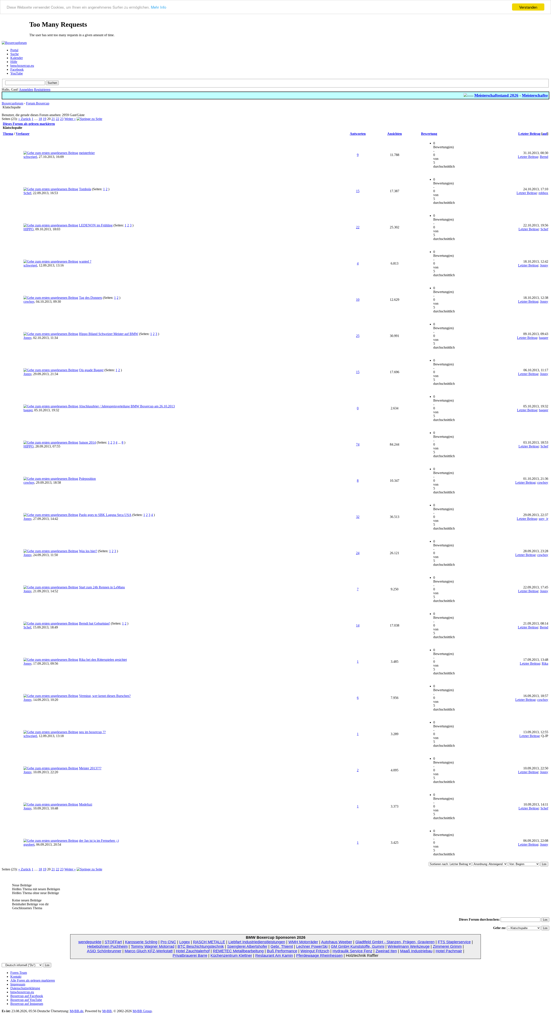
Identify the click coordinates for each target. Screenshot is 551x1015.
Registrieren (42, 89)
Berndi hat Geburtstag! (94, 623)
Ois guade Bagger (91, 370)
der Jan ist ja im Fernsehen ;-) (99, 840)
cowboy (28, 301)
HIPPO (28, 229)
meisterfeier (87, 153)
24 (357, 553)
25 (357, 336)
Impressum (17, 984)
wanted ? (85, 261)
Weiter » (70, 119)
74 (357, 444)
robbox (543, 193)
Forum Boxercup (37, 103)
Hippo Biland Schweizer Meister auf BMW (108, 334)
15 (357, 191)
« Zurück (24, 119)
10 (357, 299)
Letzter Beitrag (529, 134)
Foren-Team (18, 972)
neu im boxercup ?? (92, 732)
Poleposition (87, 478)
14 (357, 625)
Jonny (544, 265)
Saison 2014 (87, 442)
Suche (14, 54)
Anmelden (26, 89)
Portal (14, 50)
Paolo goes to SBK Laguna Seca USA (105, 515)
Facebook (17, 69)
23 (61, 119)
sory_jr (543, 519)
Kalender (16, 58)
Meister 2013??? (90, 768)
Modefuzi (85, 804)
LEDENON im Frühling (96, 225)
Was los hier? (88, 551)
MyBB (107, 1011)
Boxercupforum (12, 103)
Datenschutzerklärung (25, 988)
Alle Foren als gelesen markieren (32, 980)
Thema (8, 134)
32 (357, 517)
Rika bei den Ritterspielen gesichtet (103, 659)
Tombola (85, 189)
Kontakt (15, 976)
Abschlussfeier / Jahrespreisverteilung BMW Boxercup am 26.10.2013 (127, 406)
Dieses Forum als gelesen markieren (29, 124)
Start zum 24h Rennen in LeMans (102, 587)
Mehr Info (158, 7)
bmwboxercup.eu (22, 65)
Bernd (544, 157)
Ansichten (394, 134)
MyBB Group (142, 1011)
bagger (543, 338)
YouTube (16, 73)
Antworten (358, 134)
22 (57, 119)
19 (44, 119)
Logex (184, 942)
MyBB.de (76, 1011)
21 (53, 119)
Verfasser (22, 134)
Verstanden (528, 7)
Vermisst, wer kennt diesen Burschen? (105, 696)
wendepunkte (89, 942)
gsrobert (28, 844)
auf (544, 134)
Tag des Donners (90, 297)
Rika (545, 663)
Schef (27, 193)
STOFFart (113, 942)
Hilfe (13, 62)
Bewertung (429, 134)
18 (40, 119)
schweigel (30, 157)
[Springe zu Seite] (89, 119)
